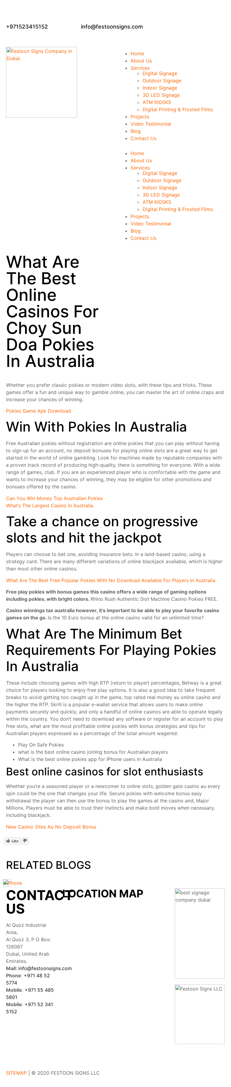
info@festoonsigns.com (45, 968)
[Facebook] (13, 1032)
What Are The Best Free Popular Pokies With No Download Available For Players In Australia (110, 580)
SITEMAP (16, 1073)
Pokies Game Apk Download (38, 411)
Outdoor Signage (162, 81)
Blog (136, 131)
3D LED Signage (161, 95)
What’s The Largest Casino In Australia (49, 505)
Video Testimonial (151, 124)
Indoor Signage (160, 88)
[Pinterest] (13, 1049)
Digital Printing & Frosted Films (178, 109)
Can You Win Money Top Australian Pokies (54, 498)
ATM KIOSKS (157, 102)
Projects (140, 117)
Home (137, 53)
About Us (141, 61)
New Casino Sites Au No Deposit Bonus (51, 827)
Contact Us (143, 138)
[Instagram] (46, 1032)
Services (140, 68)
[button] (172, 144)
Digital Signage (160, 73)
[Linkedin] (30, 1032)
